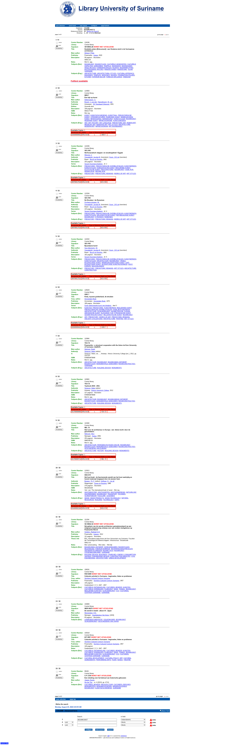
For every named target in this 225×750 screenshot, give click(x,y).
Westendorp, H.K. (90, 613)
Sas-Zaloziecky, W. (91, 248)
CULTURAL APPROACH (125, 73)
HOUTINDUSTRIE (90, 492)
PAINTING (119, 319)
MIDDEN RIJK (89, 171)
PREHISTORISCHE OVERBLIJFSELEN (109, 166)
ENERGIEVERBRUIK (102, 549)
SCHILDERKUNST (103, 311)
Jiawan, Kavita (89, 680)
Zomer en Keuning (100, 483)
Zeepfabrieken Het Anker (100, 615)
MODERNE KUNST (91, 120)
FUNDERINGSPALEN (104, 68)
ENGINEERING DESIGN (100, 556)
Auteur (96, 55)
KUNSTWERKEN (130, 166)
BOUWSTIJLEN (100, 64)
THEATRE (127, 660)
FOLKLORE (102, 496)
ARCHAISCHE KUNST (92, 313)
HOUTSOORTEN (104, 492)
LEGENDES (111, 496)
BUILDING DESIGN (104, 368)
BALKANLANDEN (98, 266)
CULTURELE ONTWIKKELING (94, 587)
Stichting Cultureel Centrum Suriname (97, 578)
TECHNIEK (122, 494)
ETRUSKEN (99, 217)
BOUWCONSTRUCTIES (126, 364)
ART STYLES (113, 124)
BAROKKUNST (107, 119)
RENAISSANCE (95, 119)
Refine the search (92, 31)
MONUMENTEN (90, 686)
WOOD (86, 498)
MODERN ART (89, 126)
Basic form (165, 711)
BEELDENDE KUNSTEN (92, 591)
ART (85, 123)
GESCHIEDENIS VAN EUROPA (95, 448)
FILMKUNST (108, 589)
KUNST (87, 115)
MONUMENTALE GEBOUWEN (107, 364)
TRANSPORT (112, 494)
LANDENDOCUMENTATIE (93, 619)
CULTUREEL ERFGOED (122, 684)
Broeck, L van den (90, 102)
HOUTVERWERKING (118, 492)
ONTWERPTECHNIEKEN (93, 550)
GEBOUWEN (98, 66)
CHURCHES (112, 554)
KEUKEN (115, 68)
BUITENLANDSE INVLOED (93, 69)
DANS (116, 589)
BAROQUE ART (101, 124)
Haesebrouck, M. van (105, 102)
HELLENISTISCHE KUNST (106, 215)
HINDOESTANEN (110, 69)
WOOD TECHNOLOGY (113, 498)
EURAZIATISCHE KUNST (105, 168)
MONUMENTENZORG (104, 686)
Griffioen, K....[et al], (108, 481)
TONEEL (122, 589)
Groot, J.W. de (114, 157)
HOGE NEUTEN (90, 68)
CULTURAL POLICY (112, 658)
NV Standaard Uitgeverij (101, 104)
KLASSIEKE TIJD (107, 313)
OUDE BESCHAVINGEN (121, 309)
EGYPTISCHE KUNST (92, 169)
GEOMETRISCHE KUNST (93, 315)
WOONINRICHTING (126, 68)
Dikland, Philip (89, 53)
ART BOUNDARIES (115, 126)
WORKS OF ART (120, 173)
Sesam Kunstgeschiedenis (93, 164)
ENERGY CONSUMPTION (126, 554)
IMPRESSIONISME (105, 120)
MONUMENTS (117, 368)
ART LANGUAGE (105, 123)
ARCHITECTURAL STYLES (106, 73)
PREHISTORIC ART (119, 123)
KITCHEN (87, 77)
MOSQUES (106, 75)
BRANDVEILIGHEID (120, 686)
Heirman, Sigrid (89, 349)
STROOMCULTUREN (97, 117)
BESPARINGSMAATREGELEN (122, 549)
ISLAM (130, 69)
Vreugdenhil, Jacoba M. (92, 157)
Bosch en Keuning (96, 159)
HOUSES (114, 75)
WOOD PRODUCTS (97, 498)
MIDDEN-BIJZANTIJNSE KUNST (113, 262)
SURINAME (88, 71)
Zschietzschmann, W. (91, 202)
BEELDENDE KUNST (122, 168)
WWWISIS (124, 736)
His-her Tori (88, 682)
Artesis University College (100, 390)
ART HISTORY (93, 123)
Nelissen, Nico (89, 434)
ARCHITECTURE (90, 73)
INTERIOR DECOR (98, 77)
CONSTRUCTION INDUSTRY (120, 556)
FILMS (114, 660)
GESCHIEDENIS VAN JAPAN (108, 621)
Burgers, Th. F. (89, 481)
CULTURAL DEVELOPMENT (94, 658)
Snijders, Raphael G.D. (92, 532)
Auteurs (96, 534)
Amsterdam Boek (90, 299)
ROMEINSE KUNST (113, 117)
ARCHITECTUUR (103, 261)
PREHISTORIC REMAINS (104, 173)
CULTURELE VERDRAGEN (93, 589)
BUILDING (98, 500)
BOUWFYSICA (108, 550)
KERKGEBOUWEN (110, 547)
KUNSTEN (88, 308)
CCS (117, 591)
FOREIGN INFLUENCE (114, 77)
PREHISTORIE (89, 166)
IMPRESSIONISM (101, 126)
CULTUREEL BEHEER (114, 587)
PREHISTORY (89, 173)
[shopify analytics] (4, 744)
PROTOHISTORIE (107, 169)
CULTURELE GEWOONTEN (116, 64)
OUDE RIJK (129, 169)
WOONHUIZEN (127, 66)
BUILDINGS (88, 75)
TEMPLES (97, 75)
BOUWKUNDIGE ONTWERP (118, 399)
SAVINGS (87, 556)
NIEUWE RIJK (100, 171)
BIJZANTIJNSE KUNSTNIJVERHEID (114, 264)
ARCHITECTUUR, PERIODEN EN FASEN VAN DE (101, 445)
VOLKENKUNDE (109, 619)
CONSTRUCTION (90, 270)
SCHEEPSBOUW (90, 496)
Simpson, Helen (89, 351)
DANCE (120, 660)
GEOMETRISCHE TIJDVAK (120, 311)
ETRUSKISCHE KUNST (122, 313)
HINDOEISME (122, 69)
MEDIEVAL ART (90, 124)
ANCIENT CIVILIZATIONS (93, 319)
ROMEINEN (108, 217)
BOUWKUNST (89, 64)
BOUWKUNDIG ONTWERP (117, 362)
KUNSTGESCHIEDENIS (98, 115)
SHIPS (116, 500)
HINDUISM (127, 77)
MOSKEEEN (116, 66)
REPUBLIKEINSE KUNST (125, 215)
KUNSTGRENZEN (119, 120)
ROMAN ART (131, 123)
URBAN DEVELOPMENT (117, 558)
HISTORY (100, 451)
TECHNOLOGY (108, 500)
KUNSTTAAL (112, 115)
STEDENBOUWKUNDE (92, 552)
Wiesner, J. (88, 155)
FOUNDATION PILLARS (126, 75)
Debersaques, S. (90, 100)
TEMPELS (107, 66)
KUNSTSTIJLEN (119, 119)
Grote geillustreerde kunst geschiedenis (97, 305)
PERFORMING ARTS (103, 660)
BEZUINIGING (89, 549)
